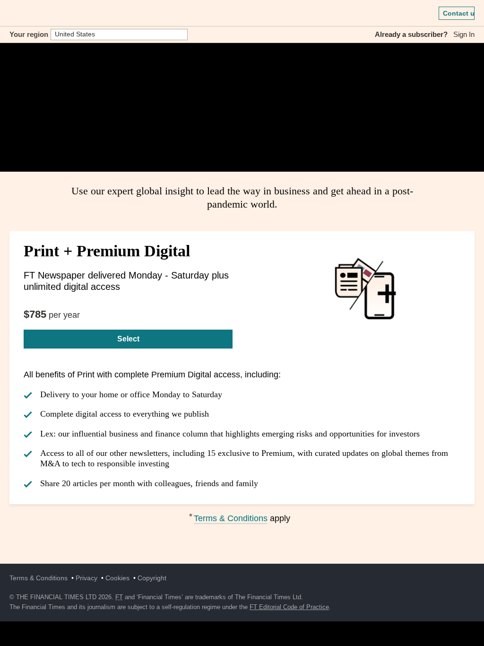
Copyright (152, 578)
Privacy (86, 578)
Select (128, 339)
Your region (28, 34)
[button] (14, 13)
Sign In (464, 34)
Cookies (117, 578)
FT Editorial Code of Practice (289, 607)
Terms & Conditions (231, 518)
